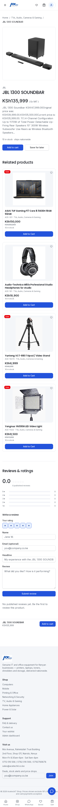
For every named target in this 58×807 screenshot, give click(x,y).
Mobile (5, 688)
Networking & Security (13, 697)
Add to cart (12, 147)
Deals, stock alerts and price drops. (19, 771)
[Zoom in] (29, 53)
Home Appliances (11, 705)
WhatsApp (29, 805)
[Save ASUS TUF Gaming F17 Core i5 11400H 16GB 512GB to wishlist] (51, 172)
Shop (17, 805)
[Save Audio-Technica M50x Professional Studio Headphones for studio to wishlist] (51, 246)
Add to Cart (29, 234)
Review (6, 566)
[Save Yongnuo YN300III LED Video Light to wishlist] (51, 388)
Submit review (29, 593)
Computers (7, 684)
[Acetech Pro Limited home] (14, 5)
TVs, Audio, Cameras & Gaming (26, 17)
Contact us (7, 727)
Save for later (37, 147)
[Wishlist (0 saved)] (36, 5)
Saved (40, 805)
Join (51, 775)
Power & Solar (9, 709)
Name (5, 532)
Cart (52, 805)
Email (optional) (10, 544)
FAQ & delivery (9, 723)
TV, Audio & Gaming (12, 701)
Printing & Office (10, 693)
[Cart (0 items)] (44, 5)
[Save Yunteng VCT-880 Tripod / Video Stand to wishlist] (51, 317)
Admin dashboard (11, 735)
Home (5, 17)
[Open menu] (5, 5)
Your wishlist (8, 731)
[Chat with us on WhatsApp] (52, 791)
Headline (7, 555)
